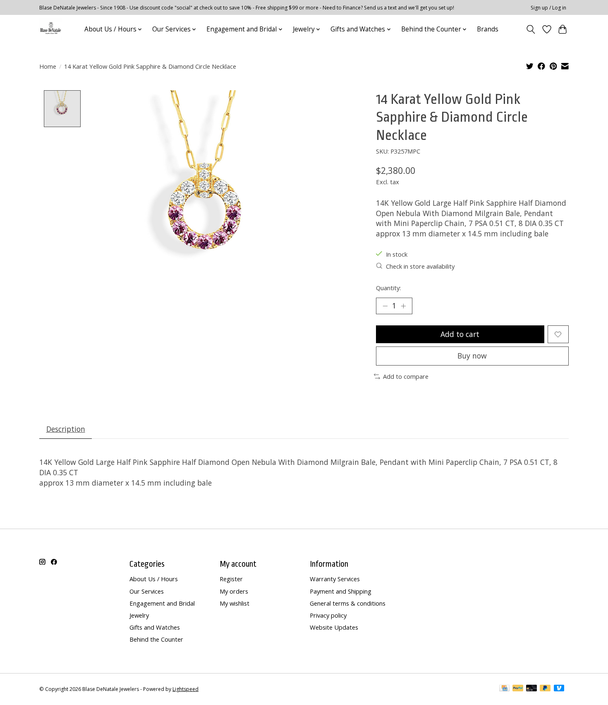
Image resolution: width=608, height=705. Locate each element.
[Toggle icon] (531, 29)
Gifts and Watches (154, 627)
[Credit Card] (504, 689)
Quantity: (388, 288)
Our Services (146, 591)
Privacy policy (328, 615)
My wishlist (234, 603)
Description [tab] (65, 429)
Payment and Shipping (340, 591)
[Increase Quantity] (403, 306)
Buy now (472, 356)
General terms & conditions (347, 603)
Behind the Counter (156, 639)
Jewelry (139, 615)
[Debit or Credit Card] (531, 689)
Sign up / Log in (548, 7)
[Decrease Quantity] (385, 306)
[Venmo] (559, 689)
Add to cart (459, 334)
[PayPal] (517, 689)
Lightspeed (185, 689)
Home (47, 66)
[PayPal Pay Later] (545, 689)
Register (231, 579)
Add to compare (405, 376)
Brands (487, 29)
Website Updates (334, 627)
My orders (234, 591)
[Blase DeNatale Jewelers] (50, 29)
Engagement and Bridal (162, 603)
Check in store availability (420, 266)
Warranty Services (335, 579)
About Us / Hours (153, 579)
